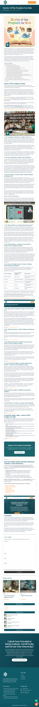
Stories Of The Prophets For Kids (10, 64)
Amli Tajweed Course (11, 618)
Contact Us (24, 677)
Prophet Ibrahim (7, 98)
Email (5, 558)
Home (4, 10)
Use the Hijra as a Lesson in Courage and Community (13, 77)
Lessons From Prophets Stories (13, 459)
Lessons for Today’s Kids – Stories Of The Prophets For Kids (14, 78)
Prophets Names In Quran (12, 387)
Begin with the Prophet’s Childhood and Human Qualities (14, 76)
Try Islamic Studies (19, 452)
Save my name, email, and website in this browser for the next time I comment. (18, 569)
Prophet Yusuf (29, 98)
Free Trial (32, 2)
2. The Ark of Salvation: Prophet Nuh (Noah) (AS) (13, 66)
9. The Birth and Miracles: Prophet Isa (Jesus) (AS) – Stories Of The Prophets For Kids (17, 74)
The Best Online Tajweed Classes (10, 690)
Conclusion (7, 80)
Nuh (13, 169)
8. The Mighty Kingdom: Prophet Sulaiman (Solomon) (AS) (14, 73)
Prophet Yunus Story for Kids (13, 339)
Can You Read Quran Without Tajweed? (9, 596)
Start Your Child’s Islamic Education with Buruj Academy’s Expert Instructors (17, 79)
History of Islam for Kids (12, 361)
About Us (23, 676)
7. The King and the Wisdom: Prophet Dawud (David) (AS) (14, 72)
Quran (7, 608)
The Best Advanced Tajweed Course (13, 622)
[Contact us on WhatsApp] (36, 700)
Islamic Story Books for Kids (13, 327)
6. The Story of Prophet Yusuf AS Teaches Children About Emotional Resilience (17, 71)
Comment (6, 541)
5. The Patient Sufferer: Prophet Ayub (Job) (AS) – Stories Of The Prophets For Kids (17, 70)
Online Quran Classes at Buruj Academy (11, 688)
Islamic (7, 10)
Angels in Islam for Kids (12, 413)
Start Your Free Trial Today (19, 660)
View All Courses (19, 630)
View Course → (10, 616)
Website (5, 563)
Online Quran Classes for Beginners (13, 625)
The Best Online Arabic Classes (9, 692)
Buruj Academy (15, 705)
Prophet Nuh (8, 161)
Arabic (7, 606)
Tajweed (7, 609)
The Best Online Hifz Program (12, 614)
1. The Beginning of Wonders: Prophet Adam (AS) (13, 65)
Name (5, 553)
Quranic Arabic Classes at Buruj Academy (9, 695)
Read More (6, 599)
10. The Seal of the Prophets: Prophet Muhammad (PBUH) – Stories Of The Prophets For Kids (19, 75)
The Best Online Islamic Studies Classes (11, 698)
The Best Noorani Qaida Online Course (11, 696)
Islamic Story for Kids (12, 438)
